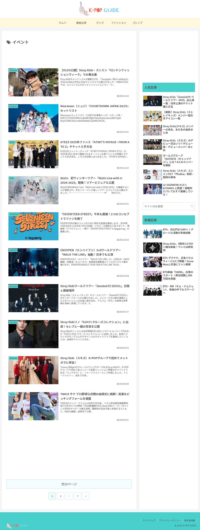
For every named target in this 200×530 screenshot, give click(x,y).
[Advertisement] (69, 54)
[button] (192, 206)
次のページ (69, 484)
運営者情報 (189, 520)
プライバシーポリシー (170, 520)
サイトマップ (149, 520)
